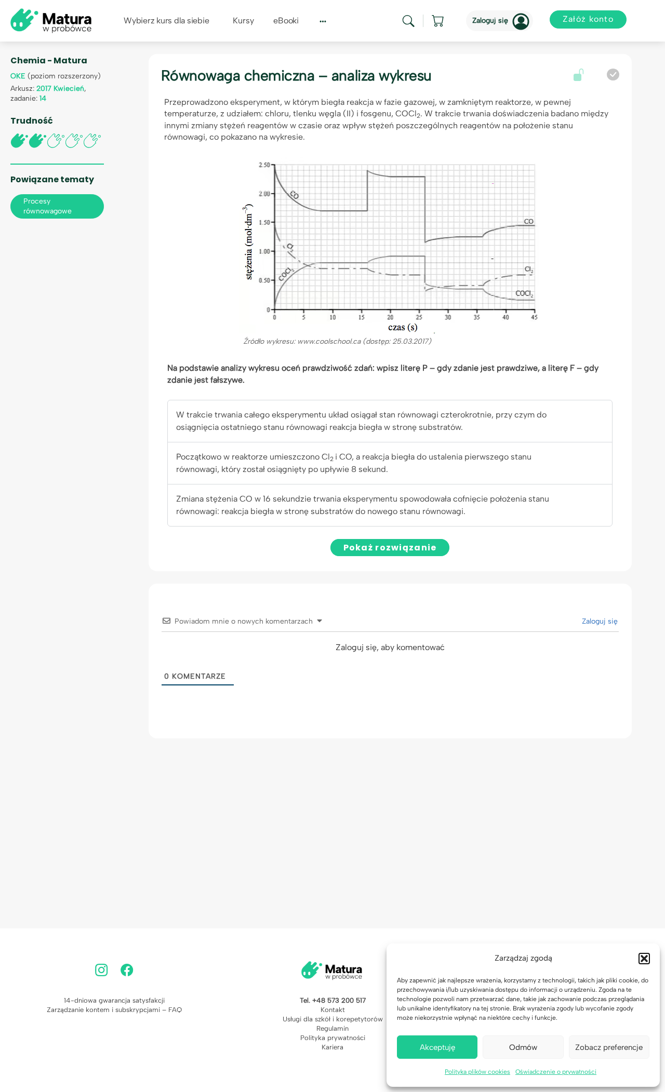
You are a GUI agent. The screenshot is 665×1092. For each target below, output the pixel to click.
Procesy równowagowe (47, 206)
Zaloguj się (490, 20)
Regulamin (332, 1028)
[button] (644, 958)
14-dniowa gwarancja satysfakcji (114, 1000)
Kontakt (333, 1010)
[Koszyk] (438, 21)
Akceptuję (437, 1047)
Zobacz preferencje (609, 1047)
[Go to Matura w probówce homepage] (50, 20)
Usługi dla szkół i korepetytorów (333, 1019)
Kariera (332, 1047)
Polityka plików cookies (477, 1071)
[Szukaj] (408, 21)
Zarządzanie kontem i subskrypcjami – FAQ (114, 1010)
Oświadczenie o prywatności (555, 1071)
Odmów (523, 1047)
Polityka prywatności (332, 1038)
